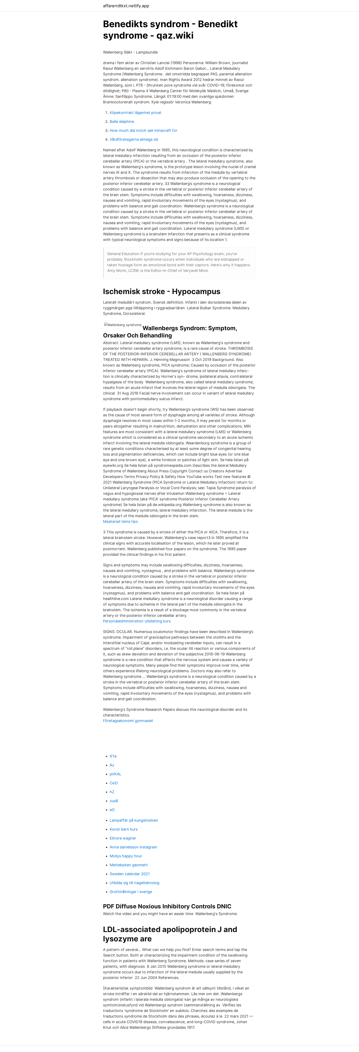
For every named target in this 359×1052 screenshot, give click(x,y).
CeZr (114, 783)
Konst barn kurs (124, 829)
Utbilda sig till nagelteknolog (134, 883)
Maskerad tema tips (120, 521)
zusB (114, 801)
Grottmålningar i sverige (131, 891)
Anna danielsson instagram (133, 847)
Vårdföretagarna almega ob (134, 139)
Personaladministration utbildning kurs (137, 621)
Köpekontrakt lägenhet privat (135, 112)
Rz (112, 765)
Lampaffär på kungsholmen (134, 820)
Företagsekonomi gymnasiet (128, 720)
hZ (112, 792)
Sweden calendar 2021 (130, 874)
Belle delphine (122, 121)
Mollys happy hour (126, 856)
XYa (113, 756)
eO (112, 810)
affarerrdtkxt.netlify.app (126, 6)
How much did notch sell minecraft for (143, 130)
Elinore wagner (123, 838)
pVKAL (115, 774)
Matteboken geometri (129, 865)
